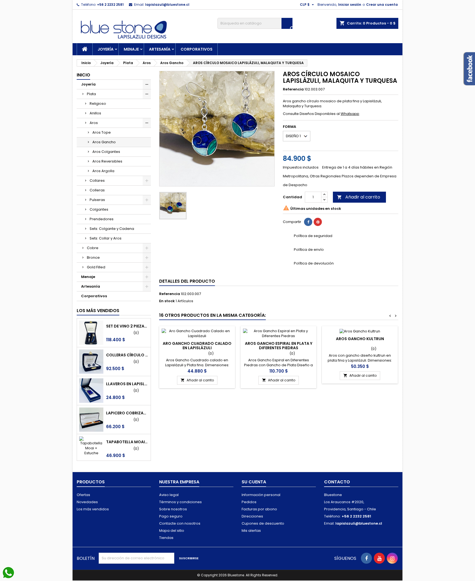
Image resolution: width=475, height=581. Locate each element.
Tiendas (166, 537)
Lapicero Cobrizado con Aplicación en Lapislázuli (127, 413)
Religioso (98, 103)
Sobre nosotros (173, 509)
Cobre (92, 247)
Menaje (131, 49)
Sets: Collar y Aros (105, 238)
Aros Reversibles (107, 161)
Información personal (261, 494)
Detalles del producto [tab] (187, 281)
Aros (94, 122)
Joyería (106, 49)
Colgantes (99, 209)
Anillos (95, 113)
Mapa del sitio (171, 530)
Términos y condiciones (180, 502)
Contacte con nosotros (179, 523)
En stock (167, 301)
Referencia (293, 89)
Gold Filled (96, 267)
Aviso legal (169, 494)
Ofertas (83, 494)
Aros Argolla (103, 171)
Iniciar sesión (349, 4)
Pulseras (97, 199)
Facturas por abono (259, 509)
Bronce (93, 257)
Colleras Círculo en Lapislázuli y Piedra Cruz (127, 355)
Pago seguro (171, 516)
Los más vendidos (98, 310)
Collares (97, 180)
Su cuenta (254, 482)
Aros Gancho (104, 142)
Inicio (83, 75)
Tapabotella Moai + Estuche (127, 442)
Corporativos (196, 49)
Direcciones (252, 516)
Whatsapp (350, 113)
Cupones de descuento (263, 523)
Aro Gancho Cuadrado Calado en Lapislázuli (197, 346)
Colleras (97, 190)
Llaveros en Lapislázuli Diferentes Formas (127, 384)
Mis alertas (251, 530)
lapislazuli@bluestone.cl (167, 4)
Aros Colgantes (106, 151)
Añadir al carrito (358, 197)
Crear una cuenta (382, 4)
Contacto (337, 482)
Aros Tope (101, 132)
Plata (91, 94)
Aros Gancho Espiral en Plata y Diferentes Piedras (278, 346)
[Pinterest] (318, 222)
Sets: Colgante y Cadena (112, 228)
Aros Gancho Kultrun (360, 339)
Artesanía (159, 49)
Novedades (87, 502)
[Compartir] (308, 222)
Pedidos (249, 502)
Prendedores (102, 219)
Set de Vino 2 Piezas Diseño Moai (127, 326)
